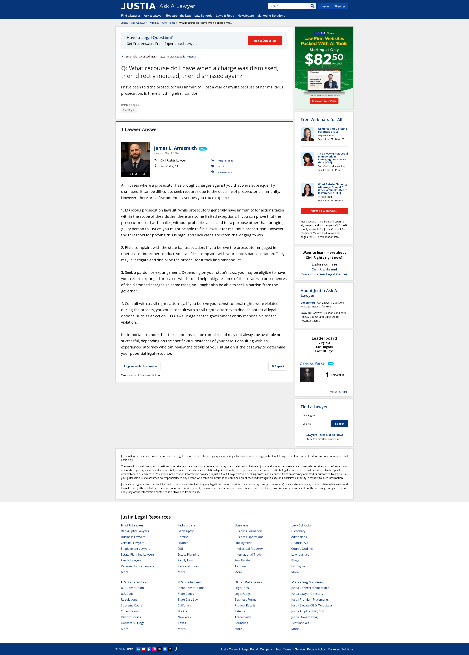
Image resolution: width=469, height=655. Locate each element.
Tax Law (240, 566)
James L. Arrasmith (175, 148)
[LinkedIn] (138, 649)
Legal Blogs (242, 594)
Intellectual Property (248, 549)
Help (278, 649)
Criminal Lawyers (132, 543)
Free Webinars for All (321, 119)
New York (184, 617)
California (184, 605)
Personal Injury (188, 566)
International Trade (248, 554)
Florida (182, 611)
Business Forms (245, 600)
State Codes (186, 594)
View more (339, 392)
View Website (225, 172)
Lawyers (306, 313)
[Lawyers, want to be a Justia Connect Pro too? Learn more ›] (202, 148)
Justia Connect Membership (310, 588)
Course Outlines (302, 549)
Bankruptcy (186, 531)
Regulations (129, 600)
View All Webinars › (324, 211)
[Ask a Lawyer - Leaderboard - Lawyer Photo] (307, 375)
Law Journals (300, 554)
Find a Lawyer (130, 15)
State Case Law (188, 600)
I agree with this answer (141, 366)
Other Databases (248, 582)
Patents (239, 611)
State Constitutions (191, 588)
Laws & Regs (225, 15)
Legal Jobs (241, 588)
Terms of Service (294, 649)
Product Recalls (244, 605)
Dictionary (298, 531)
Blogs (295, 560)
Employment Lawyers (135, 549)
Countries (241, 623)
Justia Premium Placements (310, 600)
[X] (170, 649)
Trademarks (242, 617)
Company (266, 649)
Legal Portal (250, 649)
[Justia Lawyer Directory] (175, 649)
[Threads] (159, 649)
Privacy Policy (316, 649)
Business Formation (248, 531)
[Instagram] (154, 649)
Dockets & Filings (132, 623)
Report (279, 366)
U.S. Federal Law (134, 582)
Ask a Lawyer (153, 15)
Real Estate (242, 560)
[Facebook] (149, 649)
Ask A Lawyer (139, 22)
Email (221, 166)
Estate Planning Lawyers (138, 554)
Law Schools (203, 15)
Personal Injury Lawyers (137, 566)
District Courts (131, 617)
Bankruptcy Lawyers (135, 531)
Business (241, 525)
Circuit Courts (130, 611)
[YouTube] (143, 649)
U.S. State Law (189, 582)
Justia (124, 22)
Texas (182, 623)
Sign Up (340, 6)
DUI (180, 549)
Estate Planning (188, 554)
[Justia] (138, 6)
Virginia (154, 22)
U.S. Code (127, 594)
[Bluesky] (165, 649)
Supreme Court (131, 605)
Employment (243, 543)
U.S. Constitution (132, 588)
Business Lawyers (133, 537)
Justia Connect (230, 649)
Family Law (185, 560)
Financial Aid (299, 543)
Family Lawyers (131, 560)
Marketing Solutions (271, 15)
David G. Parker (313, 363)
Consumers (308, 302)
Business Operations (248, 537)
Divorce (183, 543)
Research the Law (178, 15)
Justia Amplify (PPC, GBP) (308, 611)
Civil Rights (168, 22)
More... (125, 572)
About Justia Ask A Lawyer (319, 293)
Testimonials (300, 623)
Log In (325, 6)
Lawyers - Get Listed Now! (324, 435)
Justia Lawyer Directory (307, 594)
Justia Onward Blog (304, 617)
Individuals (186, 525)
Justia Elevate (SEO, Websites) (311, 605)
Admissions (299, 537)
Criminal (183, 537)
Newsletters (246, 15)
